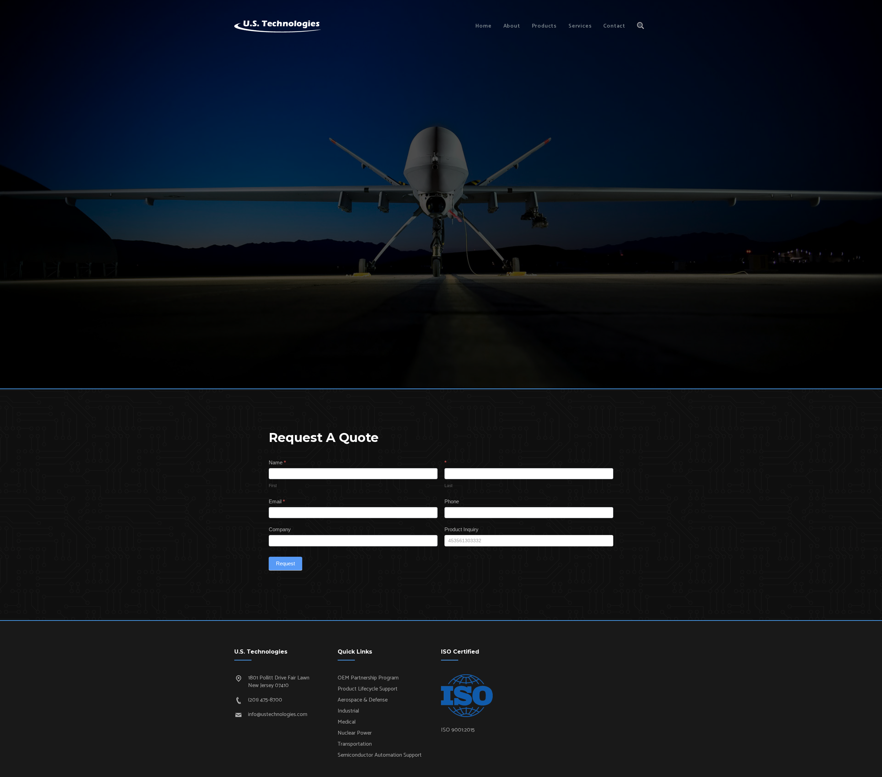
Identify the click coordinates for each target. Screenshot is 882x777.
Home (483, 26)
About (511, 26)
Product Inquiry (461, 529)
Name (277, 462)
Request (285, 563)
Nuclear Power (355, 733)
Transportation (355, 744)
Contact (614, 26)
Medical (347, 722)
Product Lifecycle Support (368, 689)
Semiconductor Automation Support (380, 755)
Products (544, 26)
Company (280, 529)
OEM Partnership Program (368, 678)
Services (580, 26)
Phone (451, 501)
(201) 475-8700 (265, 700)
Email (277, 501)
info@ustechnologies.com (277, 714)
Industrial (348, 711)
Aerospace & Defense (363, 700)
